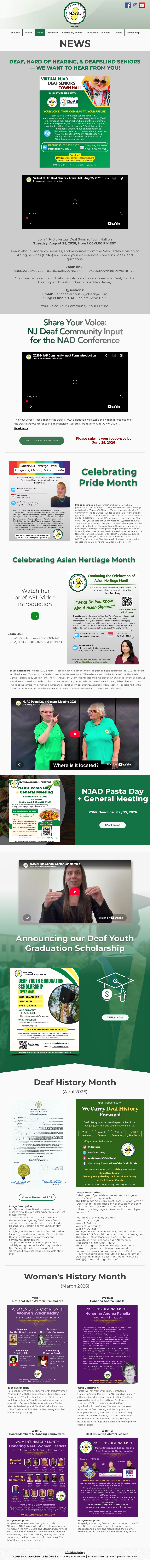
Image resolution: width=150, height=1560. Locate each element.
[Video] (35, 616)
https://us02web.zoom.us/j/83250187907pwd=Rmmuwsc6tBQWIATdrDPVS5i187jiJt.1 (74, 270)
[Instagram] (135, 5)
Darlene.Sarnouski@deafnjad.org (81, 294)
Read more (21, 428)
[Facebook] (128, 5)
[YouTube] (142, 5)
